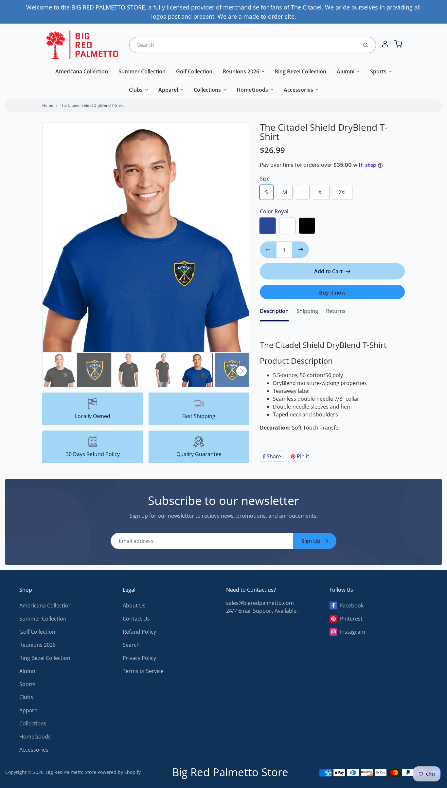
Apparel (168, 89)
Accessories (298, 89)
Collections (207, 89)
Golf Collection (194, 71)
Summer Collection (142, 71)
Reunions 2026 (241, 71)
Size (265, 178)
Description (274, 311)
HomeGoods (252, 89)
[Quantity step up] (301, 249)
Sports (378, 71)
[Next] (241, 371)
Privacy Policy (139, 658)
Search (131, 644)
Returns (336, 311)
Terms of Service (143, 671)
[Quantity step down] (268, 249)
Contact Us (136, 618)
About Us (134, 605)
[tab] (278, 312)
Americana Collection (81, 71)
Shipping (307, 311)
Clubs (136, 89)
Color (274, 211)
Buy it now (332, 292)
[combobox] (243, 45)
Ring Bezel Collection (300, 71)
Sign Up (310, 541)
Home (47, 105)
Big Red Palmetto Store (71, 772)
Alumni (345, 71)
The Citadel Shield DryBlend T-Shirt (92, 105)
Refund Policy (139, 631)
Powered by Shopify (119, 772)
